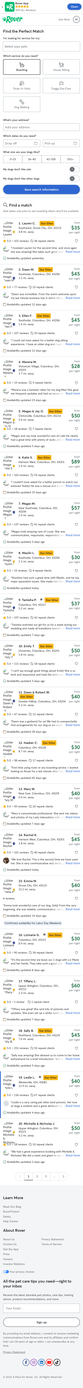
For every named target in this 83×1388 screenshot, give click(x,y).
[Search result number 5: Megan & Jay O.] (41, 429)
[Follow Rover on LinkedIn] (41, 1362)
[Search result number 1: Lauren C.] (41, 241)
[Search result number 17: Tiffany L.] (41, 1000)
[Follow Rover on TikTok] (56, 1362)
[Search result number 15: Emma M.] (41, 902)
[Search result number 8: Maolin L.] (41, 571)
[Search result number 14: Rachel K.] (41, 853)
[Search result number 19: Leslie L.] (41, 1094)
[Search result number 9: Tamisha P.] (41, 617)
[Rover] (12, 19)
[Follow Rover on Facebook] (26, 1362)
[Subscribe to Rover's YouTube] (49, 1362)
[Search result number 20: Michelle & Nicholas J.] (41, 1142)
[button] (2, 6)
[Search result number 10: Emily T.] (41, 664)
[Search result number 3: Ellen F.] (41, 333)
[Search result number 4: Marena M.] (41, 381)
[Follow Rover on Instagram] (33, 1362)
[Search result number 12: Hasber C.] (41, 760)
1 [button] (28, 1176)
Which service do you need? (20, 56)
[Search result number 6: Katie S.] (41, 475)
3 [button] (46, 1176)
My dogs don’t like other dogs (21, 178)
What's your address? (16, 120)
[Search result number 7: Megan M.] (41, 522)
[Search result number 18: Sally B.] (41, 1048)
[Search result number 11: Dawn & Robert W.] (41, 712)
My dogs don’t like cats (17, 169)
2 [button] (37, 1176)
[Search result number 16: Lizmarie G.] (41, 952)
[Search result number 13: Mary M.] (41, 806)
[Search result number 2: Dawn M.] (41, 287)
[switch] (74, 169)
